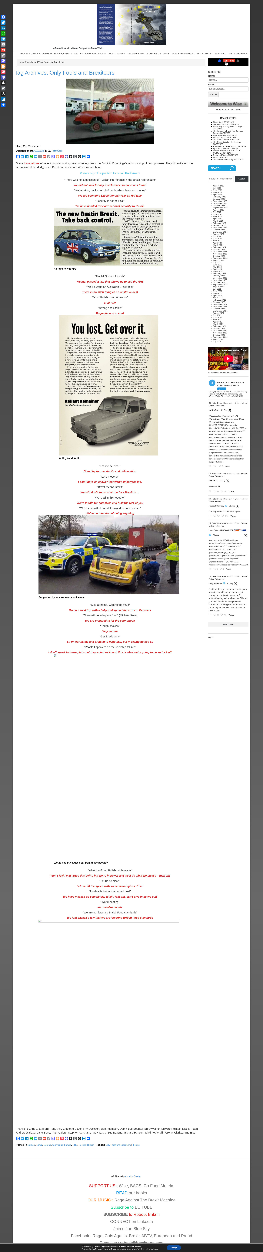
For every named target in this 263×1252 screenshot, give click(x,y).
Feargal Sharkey (216, 506)
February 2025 (219, 223)
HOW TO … (220, 53)
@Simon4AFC (231, 437)
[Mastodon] (3, 61)
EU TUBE (143, 1207)
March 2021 (218, 324)
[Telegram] (3, 39)
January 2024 (219, 249)
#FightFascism (236, 446)
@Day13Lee (226, 419)
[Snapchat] (3, 83)
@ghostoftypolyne (217, 437)
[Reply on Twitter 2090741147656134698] (210, 569)
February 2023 (219, 273)
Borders (31, 1145)
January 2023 (219, 276)
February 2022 (219, 300)
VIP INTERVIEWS (238, 53)
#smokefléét (236, 456)
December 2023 (220, 252)
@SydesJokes (215, 416)
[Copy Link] (3, 55)
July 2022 (217, 289)
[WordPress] (3, 88)
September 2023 (220, 258)
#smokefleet (214, 456)
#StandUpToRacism (229, 453)
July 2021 (217, 315)
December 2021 (220, 304)
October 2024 (219, 230)
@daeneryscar (215, 549)
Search (241, 179)
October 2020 (219, 335)
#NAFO (223, 459)
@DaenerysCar (231, 425)
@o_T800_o (240, 428)
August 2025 (218, 210)
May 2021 (217, 320)
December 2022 (220, 278)
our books (138, 1193)
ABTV (146, 1235)
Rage (97, 1235)
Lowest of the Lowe (221, 151)
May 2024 (217, 241)
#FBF (240, 437)
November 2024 (220, 227)
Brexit (39, 1145)
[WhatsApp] (3, 33)
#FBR (239, 440)
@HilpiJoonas (227, 431)
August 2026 (218, 186)
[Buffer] (3, 94)
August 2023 (218, 260)
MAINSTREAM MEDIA (183, 53)
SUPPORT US (153, 53)
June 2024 (217, 238)
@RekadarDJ (239, 431)
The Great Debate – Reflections (227, 142)
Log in (211, 637)
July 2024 (217, 236)
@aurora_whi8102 (230, 416)
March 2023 (218, 271)
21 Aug (224, 410)
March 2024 (218, 245)
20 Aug (230, 583)
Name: (211, 76)
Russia (90, 1145)
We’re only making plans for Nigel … (229, 126)
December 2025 (220, 201)
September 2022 (220, 284)
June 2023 (217, 265)
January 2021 (219, 328)
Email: (211, 85)
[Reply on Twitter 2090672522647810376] (210, 516)
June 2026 (217, 190)
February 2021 (219, 326)
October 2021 (219, 309)
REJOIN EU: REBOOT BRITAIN (36, 53)
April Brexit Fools (220, 148)
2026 (215, 157)
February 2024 (219, 247)
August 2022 (218, 287)
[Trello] (3, 99)
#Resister (235, 443)
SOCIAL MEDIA (204, 53)
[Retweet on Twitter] (210, 403)
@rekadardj (240, 555)
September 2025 (220, 208)
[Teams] (3, 77)
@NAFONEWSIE (216, 425)
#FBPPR (225, 440)
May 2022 (217, 293)
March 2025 (218, 221)
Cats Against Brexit (122, 1235)
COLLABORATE (136, 53)
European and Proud (173, 1235)
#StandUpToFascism (218, 450)
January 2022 (219, 302)
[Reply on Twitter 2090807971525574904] (210, 491)
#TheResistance (216, 443)
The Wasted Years (221, 140)
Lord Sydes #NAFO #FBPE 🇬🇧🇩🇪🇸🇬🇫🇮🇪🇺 (227, 530)
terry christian (215, 583)
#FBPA (218, 440)
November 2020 (220, 333)
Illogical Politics (219, 135)
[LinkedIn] (3, 28)
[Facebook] (3, 17)
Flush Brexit (218, 122)
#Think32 (213, 480)
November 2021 (220, 306)
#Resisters (213, 446)
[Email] (3, 44)
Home (22, 62)
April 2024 (217, 243)
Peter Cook (57, 151)
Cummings (57, 1145)
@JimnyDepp (238, 419)
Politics (82, 1145)
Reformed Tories (220, 155)
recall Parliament (128, 173)
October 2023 (219, 256)
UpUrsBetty (214, 410)
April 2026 (217, 194)
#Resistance (224, 446)
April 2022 (217, 295)
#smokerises (214, 459)
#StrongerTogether (235, 459)
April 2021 (217, 322)
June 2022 (217, 291)
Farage (67, 1145)
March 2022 (218, 298)
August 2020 (218, 339)
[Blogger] (3, 66)
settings (154, 1249)
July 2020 (217, 341)
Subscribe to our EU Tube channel (223, 372)
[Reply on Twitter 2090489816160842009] (210, 615)
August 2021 (218, 313)
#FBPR (233, 440)
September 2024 (220, 232)
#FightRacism (215, 453)
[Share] (3, 104)
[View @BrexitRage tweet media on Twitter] (219, 486)
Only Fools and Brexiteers (118, 1145)
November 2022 (220, 280)
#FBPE (212, 440)
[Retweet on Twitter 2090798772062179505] (215, 466)
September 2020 (220, 337)
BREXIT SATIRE (116, 53)
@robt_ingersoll (230, 434)
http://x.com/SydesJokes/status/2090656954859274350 (233, 565)
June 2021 (217, 317)
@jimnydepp (226, 543)
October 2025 (219, 205)
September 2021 (220, 311)
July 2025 (217, 212)
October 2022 (219, 282)
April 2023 (217, 269)
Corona (47, 1145)
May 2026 (217, 192)
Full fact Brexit (219, 137)
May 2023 (217, 267)
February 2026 (219, 197)
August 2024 (218, 234)
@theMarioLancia (226, 422)
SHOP (166, 53)
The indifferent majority (223, 159)
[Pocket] (3, 72)
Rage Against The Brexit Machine (145, 1200)
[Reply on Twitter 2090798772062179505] (210, 466)
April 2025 (217, 219)
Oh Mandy (217, 153)
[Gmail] (3, 50)
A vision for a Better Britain (224, 146)
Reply (136, 1145)
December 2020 (220, 330)
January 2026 (219, 199)
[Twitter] (3, 22)
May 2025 (217, 216)
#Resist (227, 443)
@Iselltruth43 (214, 431)
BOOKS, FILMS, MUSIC (66, 53)
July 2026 (217, 188)
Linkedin (145, 1221)
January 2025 (219, 225)
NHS (75, 1145)
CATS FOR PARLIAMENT (93, 53)
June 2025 (217, 214)
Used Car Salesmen (28, 146)
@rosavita (213, 422)
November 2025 (220, 203)
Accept (174, 1247)
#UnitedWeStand (234, 450)
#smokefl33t (225, 456)
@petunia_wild (228, 428)
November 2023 (220, 254)
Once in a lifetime (220, 124)
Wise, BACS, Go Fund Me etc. (146, 1185)
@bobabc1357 (215, 428)
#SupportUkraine (216, 462)
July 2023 (217, 262)
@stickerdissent (216, 434)
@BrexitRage (214, 419)
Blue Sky (141, 1228)
